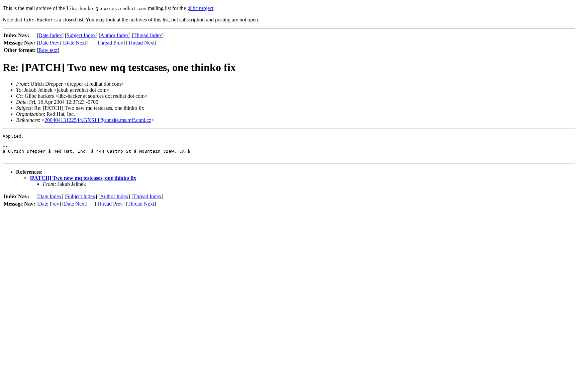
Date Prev (49, 43)
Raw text (48, 50)
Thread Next (141, 43)
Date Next (75, 43)
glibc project (200, 8)
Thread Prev (110, 43)
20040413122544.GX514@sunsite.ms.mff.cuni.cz (97, 120)
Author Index (114, 35)
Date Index (50, 35)
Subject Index (81, 35)
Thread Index (147, 35)
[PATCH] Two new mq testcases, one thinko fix (82, 178)
